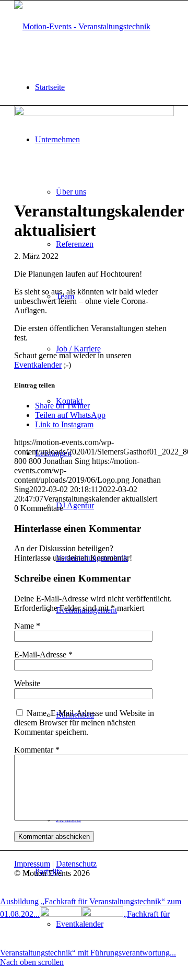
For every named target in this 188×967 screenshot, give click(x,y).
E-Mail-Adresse (43, 654)
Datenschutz (76, 863)
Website (27, 683)
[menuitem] (104, 87)
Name (27, 625)
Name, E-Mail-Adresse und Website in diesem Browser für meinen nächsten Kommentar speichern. (84, 722)
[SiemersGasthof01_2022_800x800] (94, 113)
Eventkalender (38, 364)
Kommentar (37, 749)
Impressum (32, 863)
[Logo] (82, 26)
